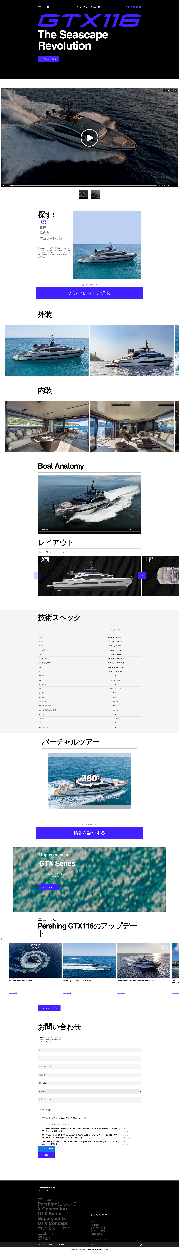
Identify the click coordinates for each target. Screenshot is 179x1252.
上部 (46, 552)
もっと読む (13, 993)
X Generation (52, 1208)
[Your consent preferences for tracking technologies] (2, 939)
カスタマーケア (54, 1228)
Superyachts (52, 1218)
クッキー (51, 1244)
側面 (40, 552)
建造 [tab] (43, 227)
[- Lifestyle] (95, 194)
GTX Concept (52, 1223)
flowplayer (164, 185)
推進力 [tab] (44, 233)
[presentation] (37, 575)
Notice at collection (78, 1250)
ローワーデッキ (68, 552)
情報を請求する (89, 833)
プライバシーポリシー (50, 1118)
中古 (93, 1222)
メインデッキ (55, 552)
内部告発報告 (97, 1234)
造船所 (45, 1237)
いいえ (127, 1131)
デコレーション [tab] (51, 238)
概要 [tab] (43, 222)
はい (126, 1129)
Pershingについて (57, 1204)
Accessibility (60, 1244)
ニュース (47, 1233)
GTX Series (50, 1213)
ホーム (45, 1199)
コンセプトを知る (49, 887)
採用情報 (95, 1225)
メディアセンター (99, 1228)
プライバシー (42, 1244)
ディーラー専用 (98, 1231)
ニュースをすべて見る (49, 1008)
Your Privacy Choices (95, 1250)
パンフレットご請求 (48, 59)
